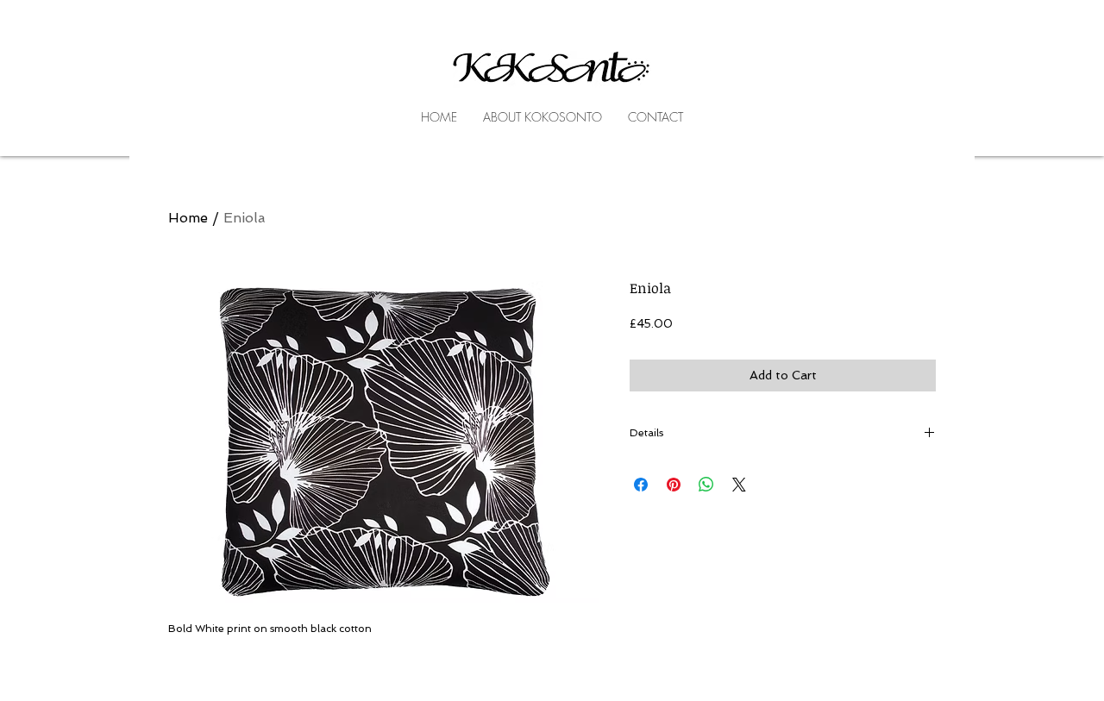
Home (188, 218)
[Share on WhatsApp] (706, 484)
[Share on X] (739, 484)
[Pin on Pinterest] (673, 484)
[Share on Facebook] (640, 484)
